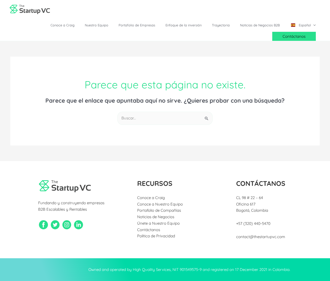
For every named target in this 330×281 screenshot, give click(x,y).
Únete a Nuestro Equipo (158, 223)
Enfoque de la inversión (184, 25)
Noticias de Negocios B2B (260, 25)
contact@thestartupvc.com (260, 236)
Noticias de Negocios (155, 216)
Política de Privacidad (156, 235)
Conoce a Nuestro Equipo (160, 204)
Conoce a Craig (63, 25)
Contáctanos (148, 229)
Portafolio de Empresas (137, 25)
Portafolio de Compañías (159, 210)
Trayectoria (221, 25)
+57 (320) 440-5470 (253, 223)
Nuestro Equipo (96, 25)
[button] (294, 36)
